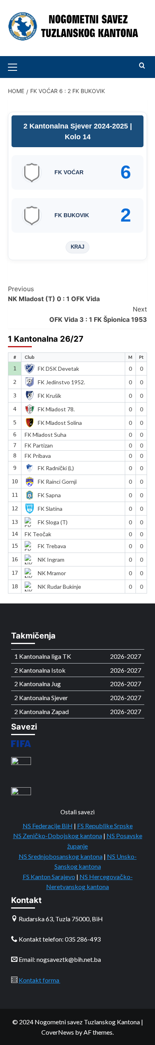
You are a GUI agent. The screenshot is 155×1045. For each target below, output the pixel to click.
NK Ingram (51, 559)
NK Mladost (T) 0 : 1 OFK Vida (54, 294)
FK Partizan (39, 445)
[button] (16, 66)
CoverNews (57, 1032)
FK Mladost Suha (45, 434)
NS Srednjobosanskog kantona (61, 856)
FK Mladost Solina (60, 422)
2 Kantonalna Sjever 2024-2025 (76, 126)
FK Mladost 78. (56, 409)
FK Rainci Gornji (57, 481)
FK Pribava (38, 455)
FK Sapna (49, 495)
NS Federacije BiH (48, 825)
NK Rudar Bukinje (59, 586)
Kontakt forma (39, 980)
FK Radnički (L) (56, 468)
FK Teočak (38, 534)
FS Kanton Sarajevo (49, 876)
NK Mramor (52, 573)
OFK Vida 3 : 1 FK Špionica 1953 (98, 314)
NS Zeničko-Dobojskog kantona (57, 835)
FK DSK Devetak (58, 368)
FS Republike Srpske (105, 825)
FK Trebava (52, 546)
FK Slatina (50, 508)
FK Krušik (49, 395)
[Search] (142, 66)
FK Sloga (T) (53, 522)
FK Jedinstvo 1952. (61, 382)
